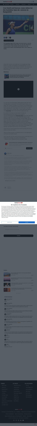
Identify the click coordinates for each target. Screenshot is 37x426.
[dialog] (18, 213)
